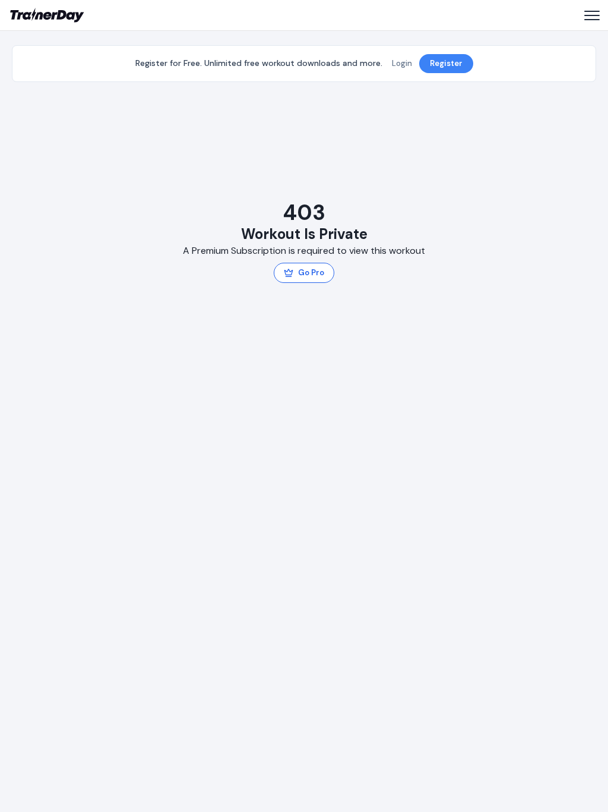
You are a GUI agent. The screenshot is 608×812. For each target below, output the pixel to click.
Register (446, 63)
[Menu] (591, 15)
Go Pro (311, 272)
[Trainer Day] (47, 15)
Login (402, 63)
